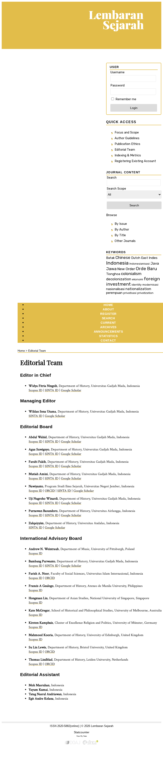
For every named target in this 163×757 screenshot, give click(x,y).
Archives (108, 327)
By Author (122, 229)
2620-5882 (63, 726)
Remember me (125, 99)
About (108, 309)
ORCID (50, 491)
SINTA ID (51, 390)
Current (108, 322)
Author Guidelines (127, 138)
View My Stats (81, 736)
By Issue (121, 224)
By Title (120, 235)
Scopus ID (35, 390)
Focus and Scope (127, 132)
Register (108, 313)
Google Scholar (71, 390)
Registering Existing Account (135, 161)
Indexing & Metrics (128, 155)
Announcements (108, 331)
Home (108, 305)
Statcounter (81, 732)
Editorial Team (125, 149)
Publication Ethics (127, 144)
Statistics (108, 336)
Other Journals (125, 241)
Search (108, 318)
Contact (108, 340)
